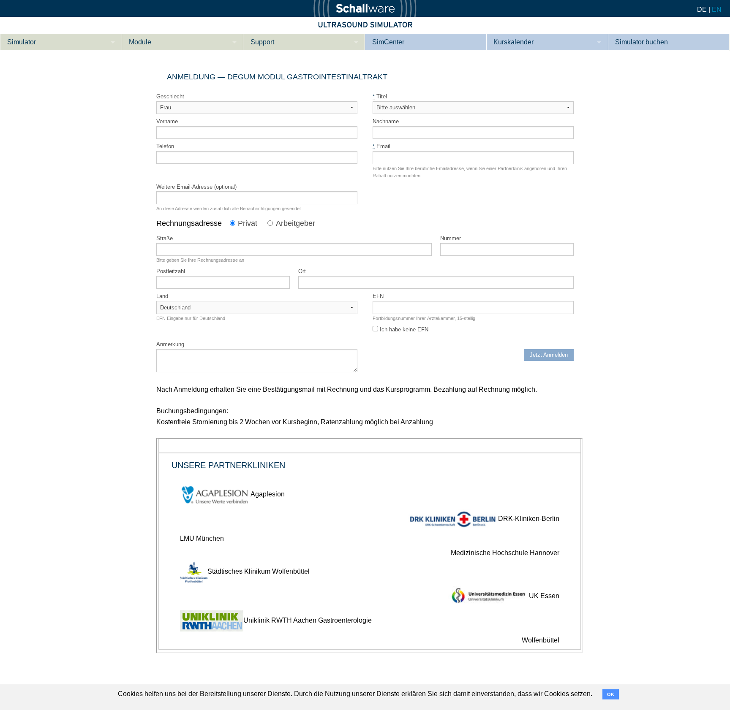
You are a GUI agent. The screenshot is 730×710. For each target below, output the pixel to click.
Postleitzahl (170, 271)
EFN (378, 296)
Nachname (386, 121)
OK (610, 694)
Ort (302, 271)
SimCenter (388, 42)
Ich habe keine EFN (403, 329)
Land (162, 296)
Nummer (450, 238)
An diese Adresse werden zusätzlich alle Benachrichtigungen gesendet (228, 208)
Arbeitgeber (295, 223)
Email (381, 146)
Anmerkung (170, 344)
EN (717, 9)
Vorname (167, 121)
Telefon (165, 146)
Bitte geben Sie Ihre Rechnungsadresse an (200, 260)
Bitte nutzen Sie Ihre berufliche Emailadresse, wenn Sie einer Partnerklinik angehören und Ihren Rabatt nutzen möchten (470, 172)
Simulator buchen (641, 42)
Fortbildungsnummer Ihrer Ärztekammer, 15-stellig (424, 318)
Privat (247, 223)
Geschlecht (170, 96)
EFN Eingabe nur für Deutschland (190, 318)
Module (140, 42)
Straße (164, 238)
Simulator (21, 42)
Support (262, 42)
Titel (380, 96)
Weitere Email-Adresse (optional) (196, 187)
